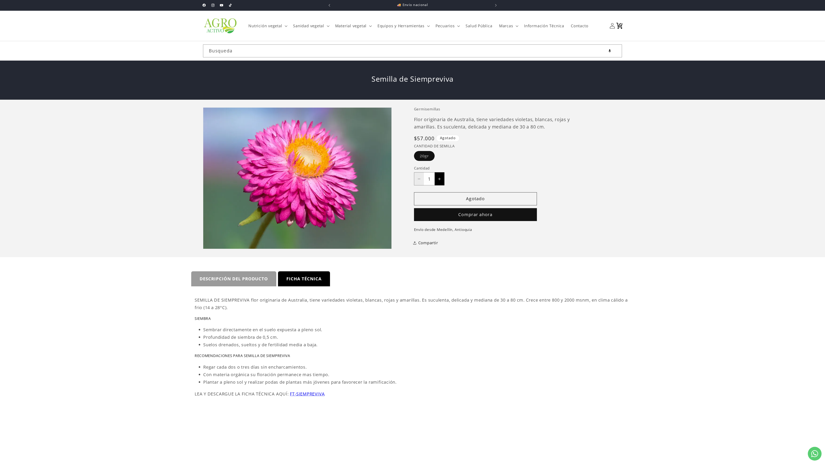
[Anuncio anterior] (329, 5)
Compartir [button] (428, 242)
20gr (427, 157)
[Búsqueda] (616, 51)
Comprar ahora (475, 214)
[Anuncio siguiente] (496, 5)
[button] (267, 26)
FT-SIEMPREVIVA (307, 394)
